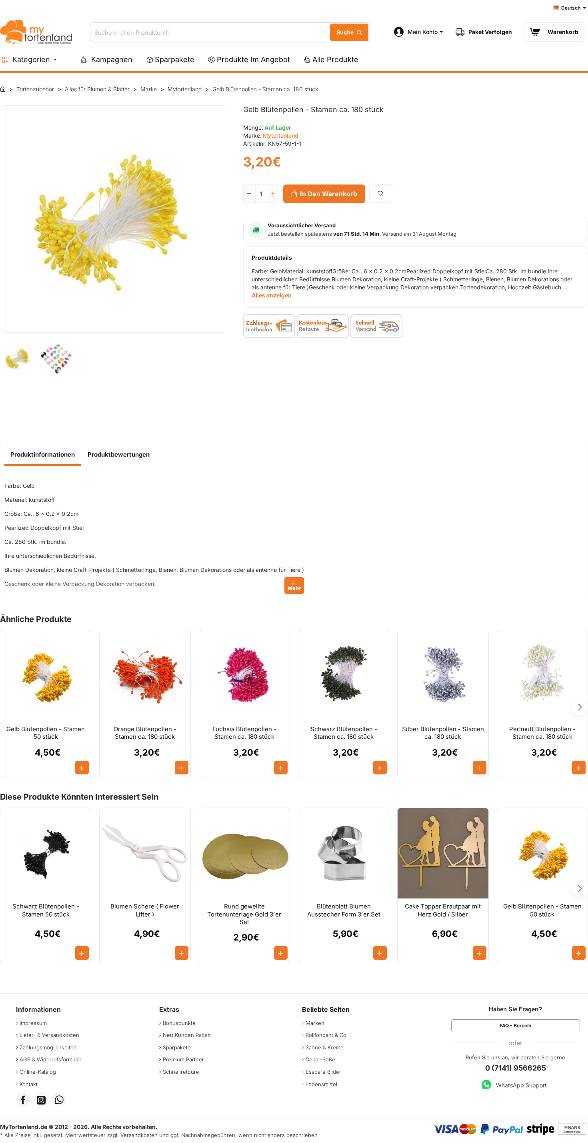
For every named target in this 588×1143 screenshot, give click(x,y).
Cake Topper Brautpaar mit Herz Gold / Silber (443, 910)
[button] (324, 193)
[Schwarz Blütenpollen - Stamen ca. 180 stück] (343, 675)
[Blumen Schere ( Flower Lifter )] (145, 853)
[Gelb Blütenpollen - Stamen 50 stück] (45, 675)
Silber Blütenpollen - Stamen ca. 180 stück (443, 733)
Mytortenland (280, 135)
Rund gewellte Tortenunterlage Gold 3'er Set (244, 914)
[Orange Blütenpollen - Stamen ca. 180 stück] (145, 675)
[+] (273, 194)
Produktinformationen (42, 454)
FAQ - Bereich (515, 1026)
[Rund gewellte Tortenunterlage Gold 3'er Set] (244, 853)
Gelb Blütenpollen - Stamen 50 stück (45, 733)
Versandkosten (139, 1135)
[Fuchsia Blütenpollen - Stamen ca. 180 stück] (244, 675)
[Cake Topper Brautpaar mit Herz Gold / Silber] (443, 853)
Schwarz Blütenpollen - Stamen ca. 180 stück (343, 733)
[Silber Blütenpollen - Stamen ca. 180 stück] (443, 675)
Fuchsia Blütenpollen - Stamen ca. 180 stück (244, 733)
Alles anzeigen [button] (272, 295)
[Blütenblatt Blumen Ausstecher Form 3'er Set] (343, 853)
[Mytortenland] (3, 89)
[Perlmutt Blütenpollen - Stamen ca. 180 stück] (542, 675)
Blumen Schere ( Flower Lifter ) (144, 910)
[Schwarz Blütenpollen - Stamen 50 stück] (45, 853)
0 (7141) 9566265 (515, 1068)
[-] (250, 194)
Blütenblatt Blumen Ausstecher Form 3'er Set (343, 910)
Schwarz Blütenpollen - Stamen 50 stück (45, 910)
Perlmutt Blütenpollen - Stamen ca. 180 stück (542, 733)
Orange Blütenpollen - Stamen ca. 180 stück (145, 733)
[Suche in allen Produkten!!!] (349, 32)
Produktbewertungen (119, 454)
